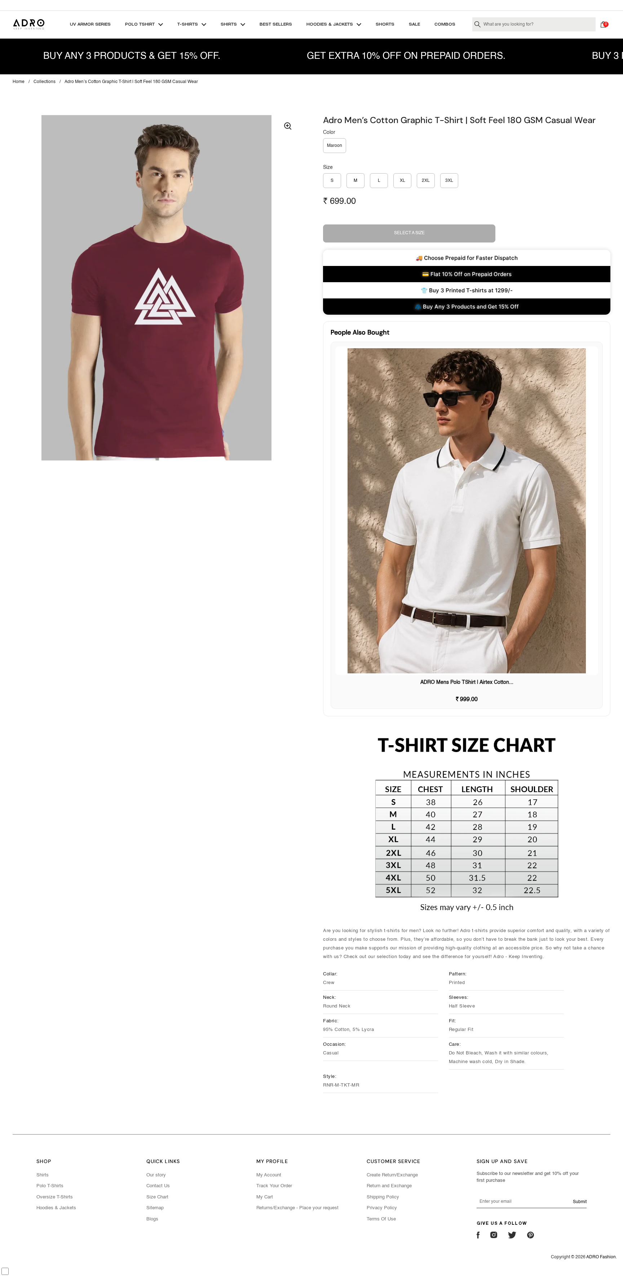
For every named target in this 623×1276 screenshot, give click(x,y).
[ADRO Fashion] (29, 24)
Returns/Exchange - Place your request (297, 1208)
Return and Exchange (389, 1186)
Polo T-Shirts (49, 1186)
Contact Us (158, 1186)
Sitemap (155, 1208)
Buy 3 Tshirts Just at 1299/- (311, 5)
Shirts (42, 1175)
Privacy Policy (382, 1208)
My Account (268, 1175)
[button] (605, 24)
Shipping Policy (383, 1197)
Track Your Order (274, 1186)
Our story (156, 1175)
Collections (45, 82)
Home (19, 82)
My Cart (264, 1197)
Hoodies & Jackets (56, 1208)
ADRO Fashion (601, 1257)
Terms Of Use (381, 1219)
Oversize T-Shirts (54, 1197)
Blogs (152, 1219)
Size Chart (157, 1197)
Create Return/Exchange (392, 1175)
